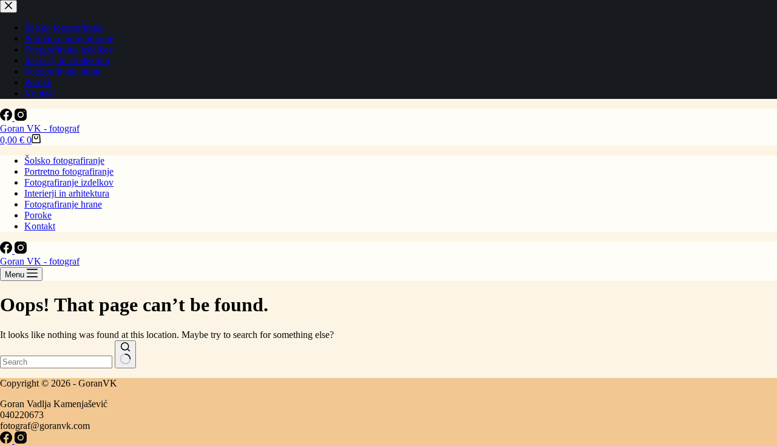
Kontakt (39, 226)
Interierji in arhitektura (66, 193)
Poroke (38, 215)
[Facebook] (7, 117)
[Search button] (125, 354)
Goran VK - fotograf (40, 128)
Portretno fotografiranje (69, 171)
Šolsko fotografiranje (64, 160)
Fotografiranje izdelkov (69, 182)
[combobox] (56, 362)
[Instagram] (21, 117)
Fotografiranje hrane (63, 204)
